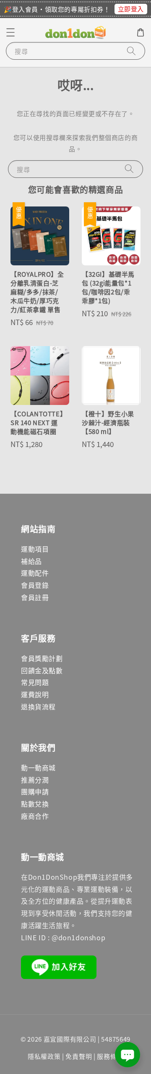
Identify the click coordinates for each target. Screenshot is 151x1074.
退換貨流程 (38, 706)
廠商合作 (35, 816)
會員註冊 (35, 597)
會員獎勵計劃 (42, 658)
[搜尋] (131, 50)
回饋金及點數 (42, 670)
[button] (10, 32)
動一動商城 (38, 767)
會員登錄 (35, 585)
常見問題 (35, 682)
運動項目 (35, 549)
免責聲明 (78, 1056)
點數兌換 (35, 804)
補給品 (31, 561)
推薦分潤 (35, 780)
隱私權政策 (44, 1056)
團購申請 (35, 791)
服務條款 (110, 1056)
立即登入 (131, 8)
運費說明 (35, 694)
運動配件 (35, 573)
